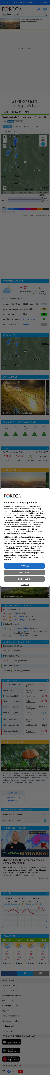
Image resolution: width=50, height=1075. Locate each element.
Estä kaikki (24, 579)
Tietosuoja (25, 585)
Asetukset (24, 572)
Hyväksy (24, 566)
